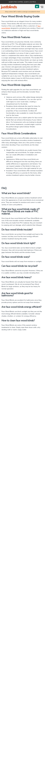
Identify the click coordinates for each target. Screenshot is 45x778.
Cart (37, 6)
